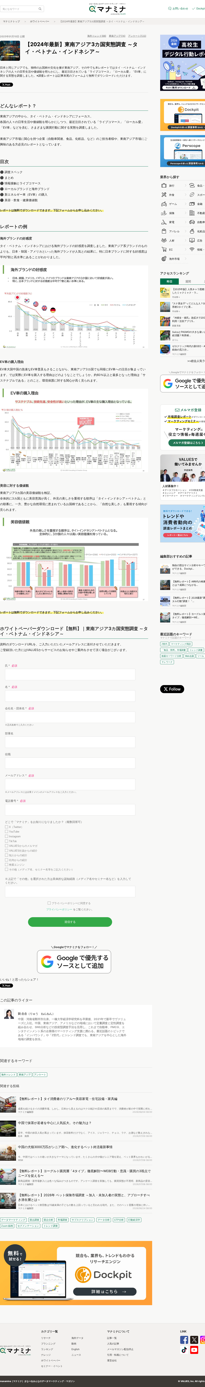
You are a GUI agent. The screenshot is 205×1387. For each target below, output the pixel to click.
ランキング (47, 1349)
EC (171, 249)
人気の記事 (113, 1343)
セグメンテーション (28, 1225)
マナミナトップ (11, 21)
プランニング (48, 1343)
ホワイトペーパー (39, 21)
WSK (20, 1160)
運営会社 (112, 1360)
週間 (188, 281)
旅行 (171, 185)
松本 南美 (23, 1136)
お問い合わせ (180, 8)
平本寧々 (176, 297)
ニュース (76, 1354)
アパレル (174, 231)
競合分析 (48, 1219)
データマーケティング (13, 1219)
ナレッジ (46, 1354)
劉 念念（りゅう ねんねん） (36, 1013)
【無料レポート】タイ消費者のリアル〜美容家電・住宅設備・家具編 (67, 1099)
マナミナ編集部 (25, 1112)
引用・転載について (118, 1354)
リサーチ (46, 1337)
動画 (73, 1343)
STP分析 (119, 1219)
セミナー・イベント (52, 1366)
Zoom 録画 (7, 1225)
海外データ (77, 1337)
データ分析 (104, 1219)
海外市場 (174, 258)
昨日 (169, 281)
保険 (171, 213)
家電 (171, 222)
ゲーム (173, 203)
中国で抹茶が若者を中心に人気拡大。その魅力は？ (55, 1123)
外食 (171, 194)
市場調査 (62, 1219)
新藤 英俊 (176, 325)
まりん (175, 340)
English (75, 1349)
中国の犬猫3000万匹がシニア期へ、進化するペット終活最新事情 (65, 1147)
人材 (171, 240)
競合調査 (34, 1219)
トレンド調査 (50, 1225)
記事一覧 (112, 1337)
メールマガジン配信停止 (120, 1349)
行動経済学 (134, 1219)
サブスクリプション (82, 1219)
